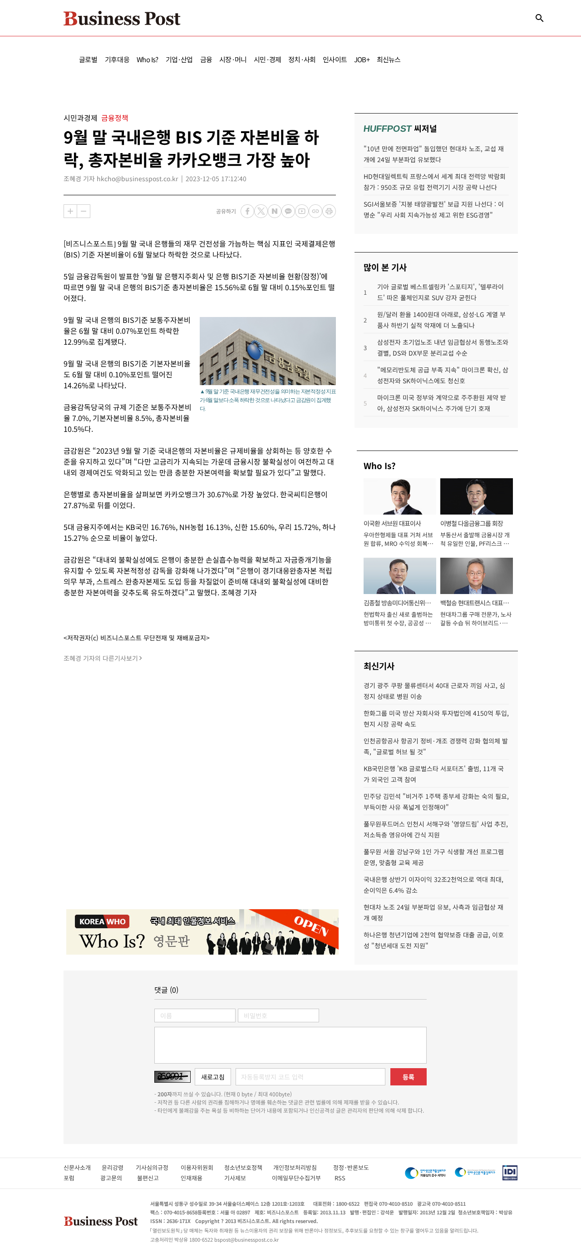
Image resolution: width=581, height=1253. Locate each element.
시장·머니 (232, 59)
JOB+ (361, 59)
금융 (206, 59)
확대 (70, 211)
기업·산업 (179, 59)
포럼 (77, 1178)
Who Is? (147, 59)
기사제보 (243, 1178)
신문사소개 (83, 1167)
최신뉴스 (389, 59)
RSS (340, 1178)
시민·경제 (267, 59)
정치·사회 (301, 59)
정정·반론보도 (351, 1167)
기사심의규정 (158, 1167)
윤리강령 (119, 1167)
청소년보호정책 (248, 1167)
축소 (83, 211)
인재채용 (198, 1178)
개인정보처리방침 (303, 1167)
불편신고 (154, 1178)
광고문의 (114, 1178)
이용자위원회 (202, 1167)
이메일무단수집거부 (298, 1178)
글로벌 (88, 59)
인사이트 (335, 59)
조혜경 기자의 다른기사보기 (101, 658)
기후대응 (117, 59)
